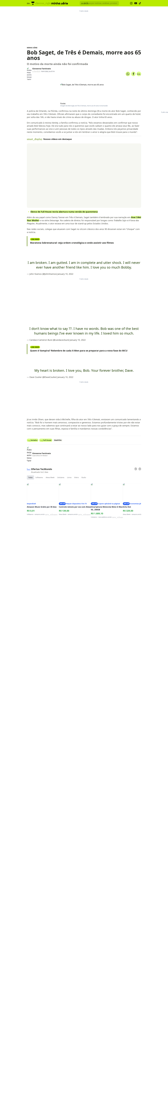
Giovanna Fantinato (41, 68)
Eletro (76, 477)
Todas (30, 477)
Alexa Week (50, 477)
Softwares (39, 477)
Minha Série (32, 48)
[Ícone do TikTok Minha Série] (140, 3)
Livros (69, 477)
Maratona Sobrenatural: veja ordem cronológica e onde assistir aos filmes (72, 242)
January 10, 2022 (65, 274)
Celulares (60, 477)
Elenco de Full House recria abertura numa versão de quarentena (64, 211)
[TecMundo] (32, 3)
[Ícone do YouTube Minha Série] (135, 3)
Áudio (83, 477)
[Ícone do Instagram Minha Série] (131, 3)
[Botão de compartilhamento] (128, 74)
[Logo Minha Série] (60, 3)
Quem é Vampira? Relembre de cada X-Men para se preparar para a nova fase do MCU (78, 350)
